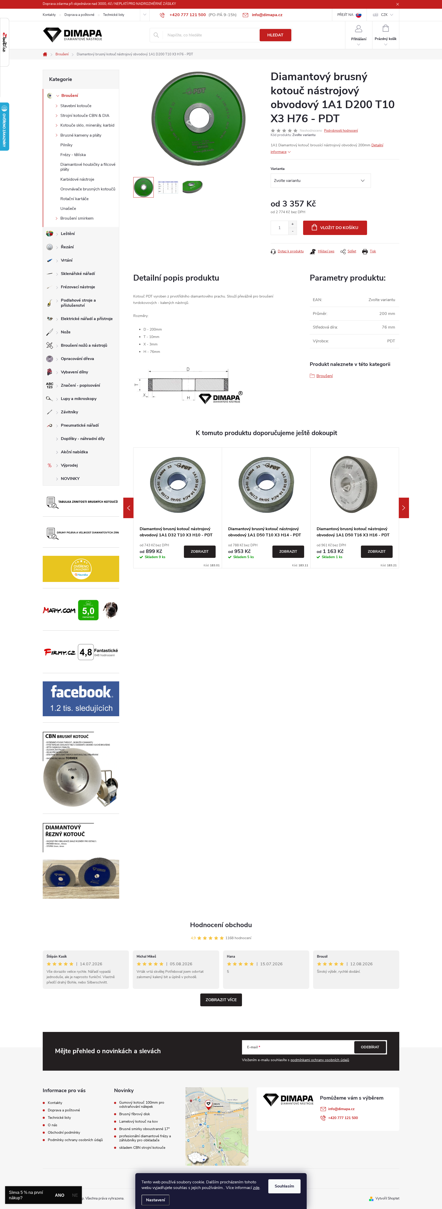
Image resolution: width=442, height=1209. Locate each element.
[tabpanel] (178, 508)
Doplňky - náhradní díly (83, 439)
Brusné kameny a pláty (80, 135)
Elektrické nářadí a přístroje (87, 319)
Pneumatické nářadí (80, 425)
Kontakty (49, 15)
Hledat (275, 35)
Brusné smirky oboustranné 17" (144, 1129)
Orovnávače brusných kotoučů (87, 189)
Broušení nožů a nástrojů (84, 345)
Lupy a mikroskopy (78, 399)
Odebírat (370, 1047)
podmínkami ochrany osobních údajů (320, 1060)
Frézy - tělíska (73, 155)
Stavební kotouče (75, 106)
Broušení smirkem (77, 218)
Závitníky (69, 412)
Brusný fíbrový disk (134, 1114)
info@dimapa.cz (341, 1108)
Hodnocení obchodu (221, 924)
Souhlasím (284, 1186)
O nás (52, 1125)
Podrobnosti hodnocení (341, 131)
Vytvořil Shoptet (387, 1198)
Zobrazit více (221, 1000)
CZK (384, 15)
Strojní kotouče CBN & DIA (84, 115)
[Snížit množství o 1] (292, 231)
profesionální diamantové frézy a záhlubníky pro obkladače (145, 1138)
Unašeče (68, 208)
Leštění (68, 234)
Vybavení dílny (74, 372)
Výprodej (69, 465)
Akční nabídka (74, 452)
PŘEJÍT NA (345, 15)
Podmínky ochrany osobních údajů (75, 1140)
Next (404, 508)
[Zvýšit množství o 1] (292, 224)
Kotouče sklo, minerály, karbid (87, 125)
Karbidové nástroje (77, 179)
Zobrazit (200, 551)
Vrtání (66, 260)
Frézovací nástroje (78, 287)
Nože (66, 332)
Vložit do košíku (339, 228)
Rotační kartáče (74, 199)
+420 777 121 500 (343, 1117)
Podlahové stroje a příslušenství (78, 303)
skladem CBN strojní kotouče (142, 1148)
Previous (128, 508)
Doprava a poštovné (79, 15)
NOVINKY (70, 478)
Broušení (69, 95)
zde (256, 1188)
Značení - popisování (80, 385)
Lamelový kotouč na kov (138, 1122)
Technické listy (113, 15)
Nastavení (155, 1200)
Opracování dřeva (77, 359)
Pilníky (66, 145)
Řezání (67, 247)
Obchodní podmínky (64, 1132)
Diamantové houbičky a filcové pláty (87, 167)
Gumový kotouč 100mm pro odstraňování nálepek (141, 1105)
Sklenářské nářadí (78, 273)
